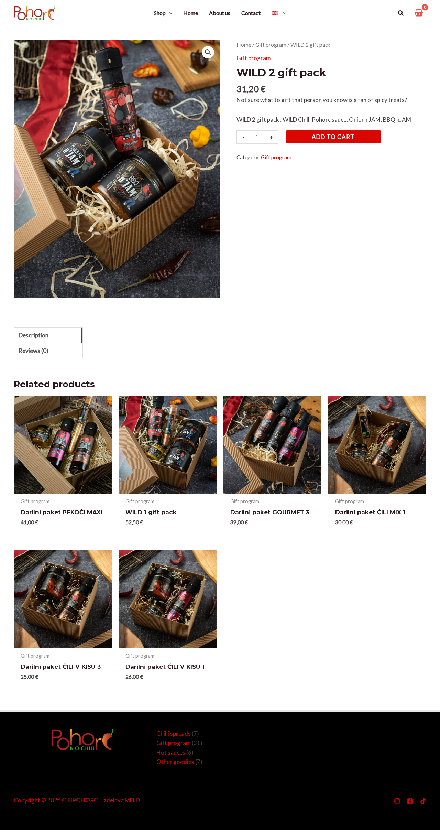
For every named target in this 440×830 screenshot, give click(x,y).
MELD (132, 800)
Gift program (270, 45)
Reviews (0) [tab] (33, 350)
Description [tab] (33, 335)
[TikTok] (423, 801)
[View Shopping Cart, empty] (418, 13)
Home (190, 13)
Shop (160, 13)
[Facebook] (410, 801)
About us (219, 13)
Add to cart (333, 136)
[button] (401, 13)
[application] (169, 13)
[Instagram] (397, 801)
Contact (251, 13)
